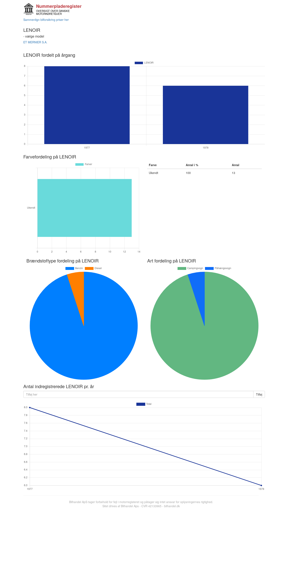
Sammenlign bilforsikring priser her (46, 20)
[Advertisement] (141, 539)
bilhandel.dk (172, 506)
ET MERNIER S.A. (35, 42)
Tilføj (259, 394)
